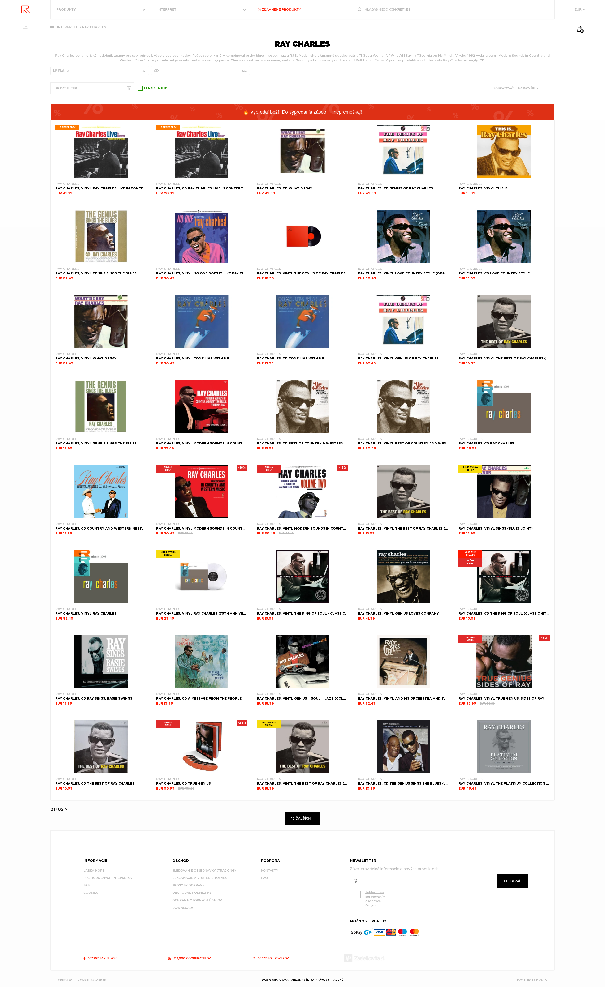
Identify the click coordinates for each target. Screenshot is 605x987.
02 (61, 809)
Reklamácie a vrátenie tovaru (200, 878)
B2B (86, 885)
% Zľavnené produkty (279, 9)
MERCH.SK (65, 980)
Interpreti (67, 27)
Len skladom (156, 88)
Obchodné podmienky (192, 892)
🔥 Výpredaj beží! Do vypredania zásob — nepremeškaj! (302, 111)
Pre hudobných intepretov (108, 878)
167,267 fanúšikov (102, 958)
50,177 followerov (273, 958)
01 (52, 809)
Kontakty (269, 870)
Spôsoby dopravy (188, 885)
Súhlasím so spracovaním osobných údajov (375, 898)
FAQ (264, 878)
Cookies (90, 892)
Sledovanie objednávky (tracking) (204, 870)
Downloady (183, 908)
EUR (579, 9)
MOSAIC (541, 979)
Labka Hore (93, 870)
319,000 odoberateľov (192, 958)
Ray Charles (94, 27)
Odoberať (512, 881)
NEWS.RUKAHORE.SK (92, 980)
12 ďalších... (302, 818)
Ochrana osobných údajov (197, 900)
